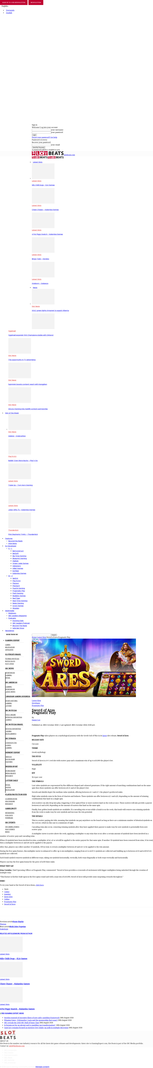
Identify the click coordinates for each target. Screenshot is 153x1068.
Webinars (12, 613)
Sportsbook (10, 673)
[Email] (65, 728)
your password (57, 132)
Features (8, 538)
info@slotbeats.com (17, 1046)
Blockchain (10, 759)
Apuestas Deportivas (13, 717)
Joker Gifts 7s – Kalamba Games (21, 510)
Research (9, 804)
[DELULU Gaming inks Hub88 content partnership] (19, 402)
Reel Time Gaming (19, 601)
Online (6, 899)
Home (34, 637)
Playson (15, 583)
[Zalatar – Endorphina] (19, 429)
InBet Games (17, 568)
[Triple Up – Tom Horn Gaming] (19, 479)
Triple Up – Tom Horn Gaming (20, 485)
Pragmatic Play (18, 591)
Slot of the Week (12, 413)
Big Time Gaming (19, 556)
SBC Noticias (9, 1060)
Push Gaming (17, 593)
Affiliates (9, 650)
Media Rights (10, 773)
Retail (7, 678)
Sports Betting (11, 701)
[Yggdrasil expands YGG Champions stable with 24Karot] (43, 328)
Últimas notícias (12, 659)
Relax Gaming (18, 603)
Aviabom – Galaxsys (40, 283)
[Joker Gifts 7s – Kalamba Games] (19, 503)
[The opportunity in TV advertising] (19, 353)
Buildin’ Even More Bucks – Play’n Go (23, 460)
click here (40, 885)
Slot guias (9, 664)
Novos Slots (10, 661)
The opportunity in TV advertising (21, 360)
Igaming (8, 687)
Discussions (10, 801)
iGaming (8, 675)
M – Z (10, 576)
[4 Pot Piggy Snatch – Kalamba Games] (43, 228)
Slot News (36, 306)
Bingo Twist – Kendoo (40, 259)
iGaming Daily (18, 621)
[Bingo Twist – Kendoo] (43, 252)
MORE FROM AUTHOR (23, 933)
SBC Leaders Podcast (21, 623)
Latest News (10, 692)
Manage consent (42, 1067)
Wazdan (15, 608)
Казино (8, 745)
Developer (36, 703)
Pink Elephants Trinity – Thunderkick (23, 534)
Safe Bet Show (18, 628)
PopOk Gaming (18, 588)
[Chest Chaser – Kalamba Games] (43, 203)
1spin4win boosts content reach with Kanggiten (27, 384)
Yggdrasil (12, 331)
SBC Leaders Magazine (17, 616)
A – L (10, 548)
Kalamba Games (19, 573)
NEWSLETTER (36, 2)
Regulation (10, 647)
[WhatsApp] (50, 728)
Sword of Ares (9, 904)
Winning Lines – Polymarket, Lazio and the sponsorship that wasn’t (31, 1020)
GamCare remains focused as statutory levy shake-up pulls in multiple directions (36, 1028)
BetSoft (15, 553)
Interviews (12, 543)
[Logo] (40, 158)
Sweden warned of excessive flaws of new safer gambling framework (32, 1018)
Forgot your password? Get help (44, 137)
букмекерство (11, 743)
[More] (73, 728)
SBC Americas (10, 1062)
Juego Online (10, 715)
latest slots (8, 897)
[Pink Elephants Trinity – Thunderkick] (19, 528)
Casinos (8, 720)
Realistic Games (19, 596)
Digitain (15, 561)
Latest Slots (37, 162)
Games (7, 645)
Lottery (8, 706)
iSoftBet (15, 571)
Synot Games (18, 606)
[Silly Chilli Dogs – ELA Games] (43, 178)
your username (57, 130)
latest (105, 736)
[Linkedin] (58, 728)
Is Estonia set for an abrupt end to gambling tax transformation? (30, 1025)
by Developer (10, 546)
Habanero (16, 566)
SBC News (8, 1057)
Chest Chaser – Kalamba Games (45, 209)
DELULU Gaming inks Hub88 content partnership (28, 409)
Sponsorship (10, 771)
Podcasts (12, 618)
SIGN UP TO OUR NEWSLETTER (13, 2)
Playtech (16, 586)
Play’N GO (12, 456)
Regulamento (10, 734)
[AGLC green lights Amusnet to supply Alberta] (43, 304)
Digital (8, 787)
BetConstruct (18, 551)
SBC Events (8, 1052)
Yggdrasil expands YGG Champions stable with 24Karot (30, 335)
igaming (7, 894)
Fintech (8, 757)
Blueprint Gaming (19, 558)
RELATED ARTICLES (7, 933)
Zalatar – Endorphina (17, 436)
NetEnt (15, 578)
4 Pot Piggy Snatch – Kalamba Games (47, 234)
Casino (6, 892)
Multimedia (9, 611)
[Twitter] (43, 728)
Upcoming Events (12, 827)
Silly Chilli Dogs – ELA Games (43, 185)
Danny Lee (36, 720)
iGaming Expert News (14, 1013)
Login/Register (11, 799)
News (35, 287)
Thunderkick (13, 530)
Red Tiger (16, 598)
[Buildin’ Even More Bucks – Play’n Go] (19, 454)
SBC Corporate (10, 1050)
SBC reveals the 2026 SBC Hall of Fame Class (21, 1023)
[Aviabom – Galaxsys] (43, 277)
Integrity (9, 776)
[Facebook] (35, 728)
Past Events (10, 829)
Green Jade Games (20, 563)
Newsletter (9, 630)
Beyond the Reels (15, 541)
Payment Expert (10, 1055)
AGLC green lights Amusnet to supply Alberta (50, 310)
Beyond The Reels (19, 625)
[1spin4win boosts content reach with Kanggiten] (19, 378)
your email (55, 145)
